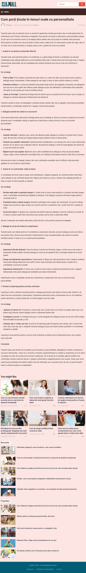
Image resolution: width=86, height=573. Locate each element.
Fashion (36, 25)
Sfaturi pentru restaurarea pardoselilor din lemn (36, 516)
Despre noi (30, 569)
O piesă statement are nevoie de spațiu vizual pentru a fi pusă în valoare (71, 400)
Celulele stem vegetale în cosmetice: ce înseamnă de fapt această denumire (47, 489)
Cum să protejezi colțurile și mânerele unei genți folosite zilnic (41, 400)
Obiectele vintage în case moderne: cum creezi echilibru (39, 447)
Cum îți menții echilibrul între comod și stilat (41, 429)
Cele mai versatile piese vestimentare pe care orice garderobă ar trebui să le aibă (70, 430)
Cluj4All (36, 565)
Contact (58, 569)
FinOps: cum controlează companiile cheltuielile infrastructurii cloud (44, 479)
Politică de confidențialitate (45, 569)
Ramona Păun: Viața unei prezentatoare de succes (36, 540)
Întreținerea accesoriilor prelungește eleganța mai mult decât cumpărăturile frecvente (14, 430)
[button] (5, 12)
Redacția (9, 25)
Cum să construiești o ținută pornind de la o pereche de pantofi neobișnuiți (13, 400)
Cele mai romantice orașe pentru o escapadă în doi (37, 528)
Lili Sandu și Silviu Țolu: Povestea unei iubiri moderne (38, 551)
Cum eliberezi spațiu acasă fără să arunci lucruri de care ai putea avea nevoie (47, 468)
